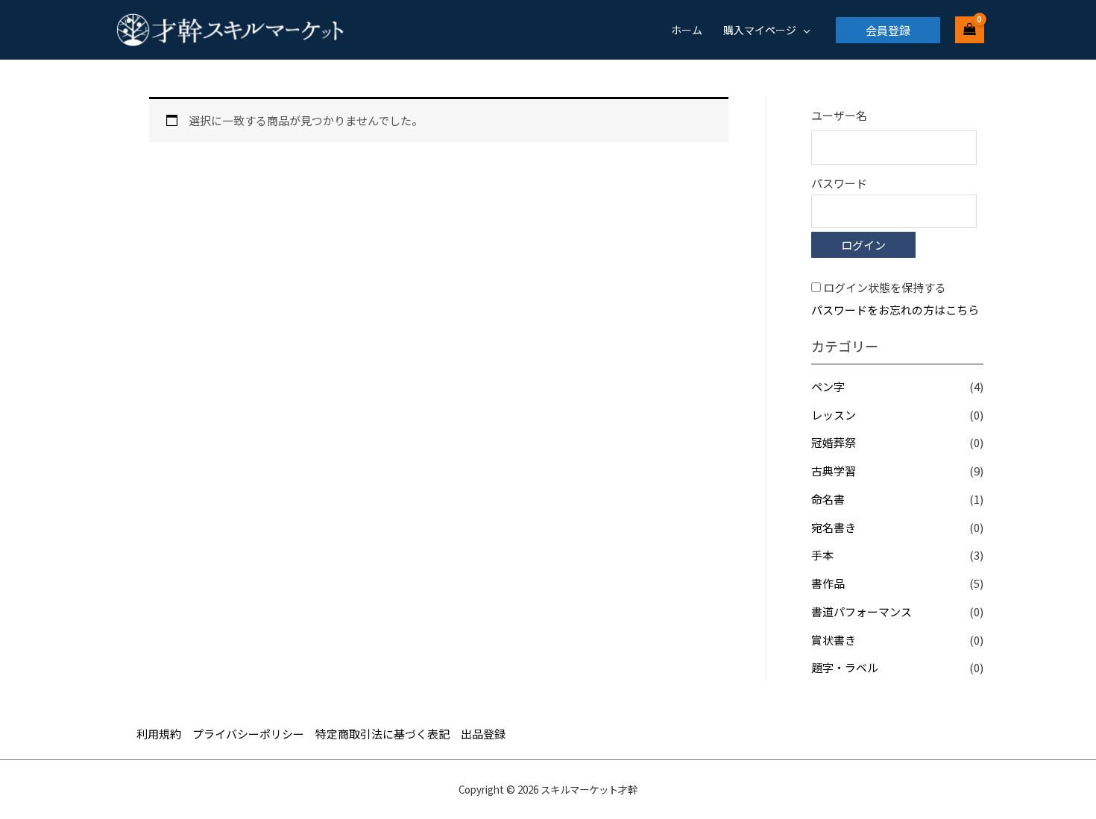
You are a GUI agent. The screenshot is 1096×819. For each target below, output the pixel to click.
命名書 (828, 499)
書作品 (828, 583)
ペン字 (828, 386)
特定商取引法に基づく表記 (382, 733)
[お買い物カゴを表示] (969, 29)
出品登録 (483, 733)
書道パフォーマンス (861, 611)
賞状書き (833, 640)
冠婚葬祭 (833, 442)
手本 (822, 555)
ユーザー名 (839, 115)
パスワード (839, 183)
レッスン (833, 415)
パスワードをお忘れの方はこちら (895, 309)
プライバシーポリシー (248, 733)
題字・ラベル (844, 667)
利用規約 (158, 733)
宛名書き (833, 527)
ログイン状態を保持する (884, 287)
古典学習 (833, 470)
